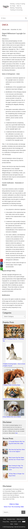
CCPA (19, 521)
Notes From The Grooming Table (14, 506)
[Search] (23, 512)
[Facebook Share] (1, 263)
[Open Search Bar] (26, 18)
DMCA (23, 521)
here (16, 433)
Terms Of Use (13, 521)
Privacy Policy (6, 521)
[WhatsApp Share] (1, 269)
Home (4, 519)
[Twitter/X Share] (1, 266)
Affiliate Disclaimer (21, 519)
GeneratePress (22, 526)
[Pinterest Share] (1, 260)
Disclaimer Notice (11, 519)
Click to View (14, 504)
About (11, 524)
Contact (16, 524)
